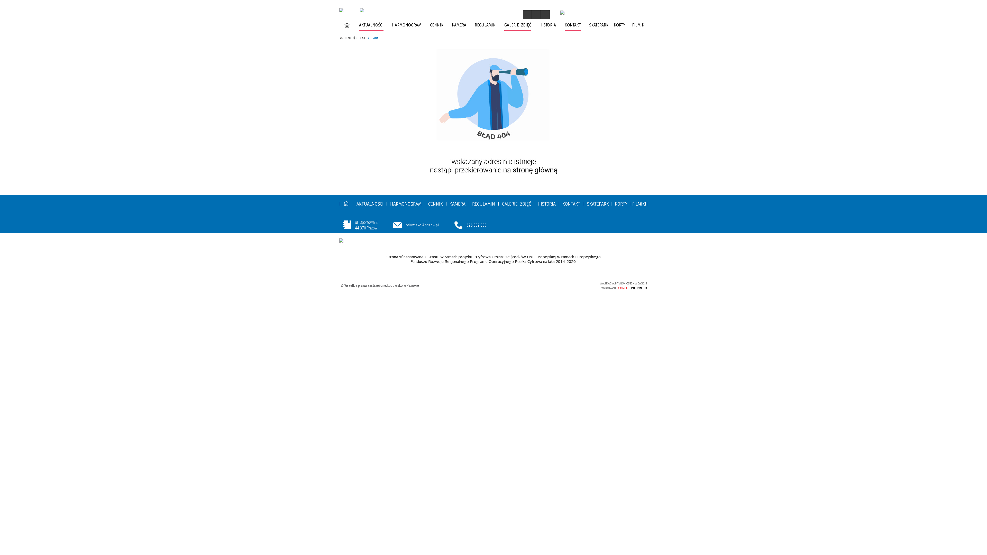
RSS (506, 15)
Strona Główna (491, 15)
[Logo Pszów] (362, 10)
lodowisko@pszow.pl (422, 225)
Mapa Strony (499, 15)
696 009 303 (476, 225)
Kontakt (513, 15)
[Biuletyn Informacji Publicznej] (562, 13)
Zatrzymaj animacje (527, 14)
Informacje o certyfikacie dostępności (492, 285)
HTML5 (557, 285)
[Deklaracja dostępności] (545, 14)
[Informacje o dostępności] (536, 14)
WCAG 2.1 (581, 285)
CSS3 (565, 285)
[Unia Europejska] (354, 241)
